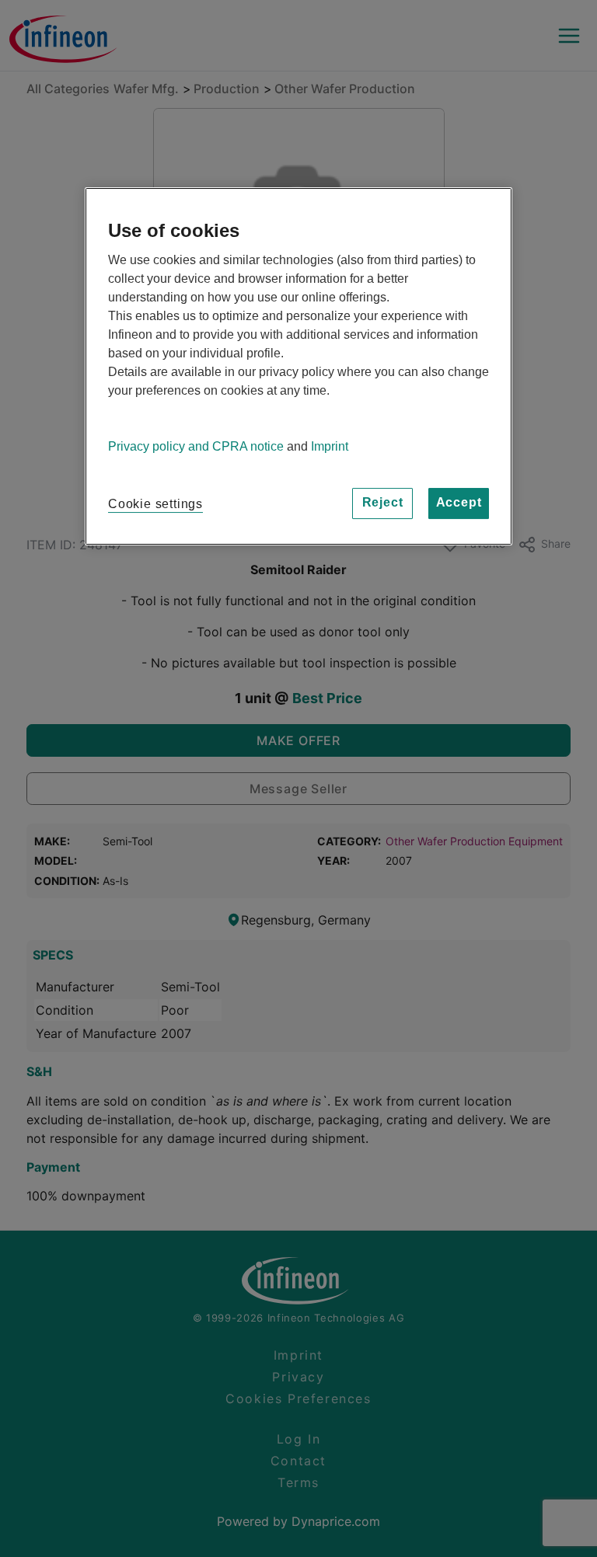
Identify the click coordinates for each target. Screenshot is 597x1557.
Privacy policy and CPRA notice (196, 446)
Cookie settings (155, 503)
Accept (459, 502)
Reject (382, 502)
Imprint (329, 446)
